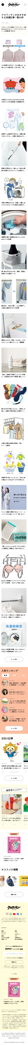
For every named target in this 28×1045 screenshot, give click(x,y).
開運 (2, 936)
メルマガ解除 (14, 973)
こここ (11, 1036)
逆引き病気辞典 (18, 939)
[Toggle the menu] (2, 4)
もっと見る (14, 659)
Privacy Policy (15, 1038)
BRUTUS (7, 1033)
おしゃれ (3, 932)
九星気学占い (18, 937)
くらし (16, 932)
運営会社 (19, 1010)
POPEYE (12, 1033)
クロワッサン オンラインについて (8, 1010)
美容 (16, 931)
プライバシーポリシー (19, 966)
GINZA (23, 1033)
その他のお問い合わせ (12, 1011)
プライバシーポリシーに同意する (15, 958)
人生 (16, 936)
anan (3, 1033)
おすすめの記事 (5, 937)
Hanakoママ (22, 1034)
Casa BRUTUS (18, 1033)
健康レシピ (4, 939)
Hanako (3, 1034)
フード (3, 934)
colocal (17, 1034)
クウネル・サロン (5, 1036)
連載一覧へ (14, 894)
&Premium (8, 1034)
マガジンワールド (20, 1036)
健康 (2, 931)
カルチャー (17, 934)
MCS (15, 1036)
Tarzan (13, 1034)
